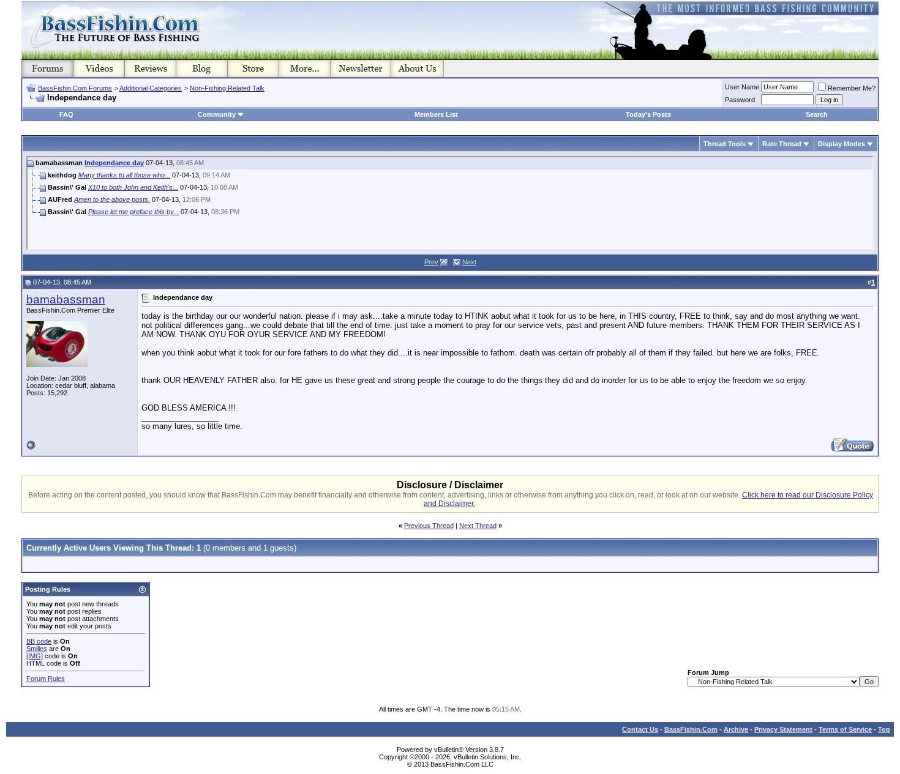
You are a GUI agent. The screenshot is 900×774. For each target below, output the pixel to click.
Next (469, 262)
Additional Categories (150, 88)
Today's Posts (648, 114)
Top (884, 729)
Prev (431, 262)
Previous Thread (429, 525)
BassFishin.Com (691, 729)
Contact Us (640, 729)
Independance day (114, 162)
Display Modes (841, 143)
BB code (38, 641)
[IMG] (34, 656)
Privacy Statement (783, 729)
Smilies (36, 648)
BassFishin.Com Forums (75, 88)
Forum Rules (45, 678)
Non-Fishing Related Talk (227, 88)
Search (817, 114)
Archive (736, 729)
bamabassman (65, 299)
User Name (742, 87)
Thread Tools (724, 143)
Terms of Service (845, 729)
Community (217, 114)
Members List (436, 114)
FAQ (66, 114)
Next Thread (478, 525)
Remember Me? (852, 88)
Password (740, 99)
